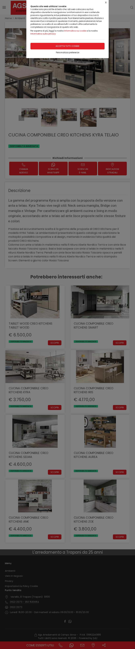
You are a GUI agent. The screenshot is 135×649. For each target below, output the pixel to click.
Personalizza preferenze (67, 52)
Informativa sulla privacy (43, 33)
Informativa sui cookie (75, 30)
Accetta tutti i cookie (67, 46)
